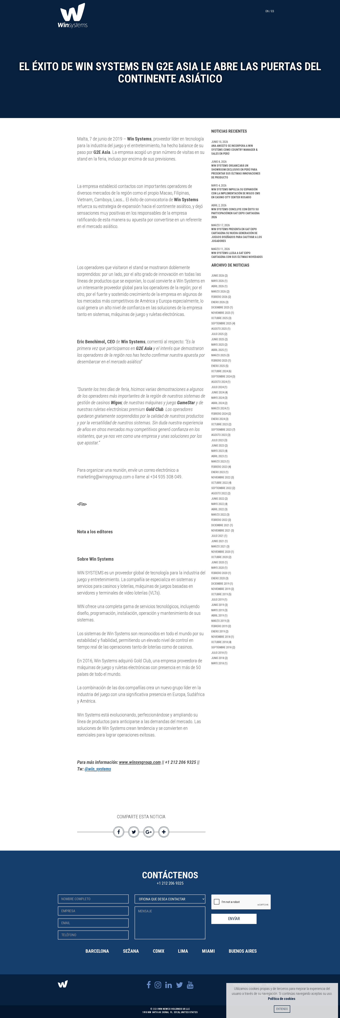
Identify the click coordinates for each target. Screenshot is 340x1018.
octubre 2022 (219, 482)
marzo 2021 (218, 546)
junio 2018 (217, 658)
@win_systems (98, 769)
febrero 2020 (219, 573)
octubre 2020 (219, 557)
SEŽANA (131, 951)
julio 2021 (217, 535)
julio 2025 (217, 334)
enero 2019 (218, 631)
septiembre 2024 (221, 376)
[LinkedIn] (168, 985)
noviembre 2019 (220, 589)
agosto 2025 (219, 328)
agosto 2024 (219, 381)
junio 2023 (217, 445)
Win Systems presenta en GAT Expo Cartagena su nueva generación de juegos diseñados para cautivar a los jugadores (236, 235)
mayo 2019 (217, 610)
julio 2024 (217, 387)
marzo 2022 (218, 514)
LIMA (183, 951)
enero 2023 (218, 472)
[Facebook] (148, 985)
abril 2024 (217, 403)
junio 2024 (217, 392)
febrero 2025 (219, 360)
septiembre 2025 (221, 323)
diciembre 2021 (220, 525)
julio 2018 (217, 652)
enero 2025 (218, 365)
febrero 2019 (219, 626)
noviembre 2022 (220, 477)
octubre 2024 (219, 371)
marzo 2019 (218, 620)
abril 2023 (217, 456)
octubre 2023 (219, 424)
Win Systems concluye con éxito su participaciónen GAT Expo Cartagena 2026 (235, 213)
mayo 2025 (217, 344)
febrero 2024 (219, 413)
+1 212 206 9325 (170, 883)
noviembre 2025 (220, 312)
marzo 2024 (218, 408)
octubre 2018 (219, 642)
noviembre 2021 (220, 530)
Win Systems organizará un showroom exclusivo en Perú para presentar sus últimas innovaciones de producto (235, 171)
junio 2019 (217, 604)
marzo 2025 (218, 355)
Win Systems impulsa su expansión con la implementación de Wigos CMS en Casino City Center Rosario (235, 193)
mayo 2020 (217, 567)
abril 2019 (217, 615)
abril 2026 (217, 286)
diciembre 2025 (220, 307)
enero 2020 (218, 578)
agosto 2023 (219, 435)
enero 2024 (218, 419)
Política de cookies (281, 999)
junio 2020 (217, 562)
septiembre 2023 (221, 429)
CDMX (158, 951)
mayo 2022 (217, 504)
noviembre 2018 (220, 636)
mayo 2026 (217, 280)
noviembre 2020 (220, 551)
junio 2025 (217, 339)
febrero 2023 (219, 466)
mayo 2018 (217, 663)
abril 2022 (217, 509)
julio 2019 (217, 599)
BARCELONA (97, 951)
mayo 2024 (217, 397)
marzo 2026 (218, 291)
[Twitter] (179, 985)
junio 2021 (217, 541)
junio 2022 (217, 498)
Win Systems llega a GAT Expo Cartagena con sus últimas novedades (237, 254)
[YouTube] (190, 985)
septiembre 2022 (221, 488)
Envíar (234, 918)
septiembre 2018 (221, 647)
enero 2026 (218, 302)
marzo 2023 (218, 461)
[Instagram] (158, 985)
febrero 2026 (219, 296)
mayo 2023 (217, 450)
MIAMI (208, 951)
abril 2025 (217, 350)
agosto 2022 (219, 493)
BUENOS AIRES (243, 951)
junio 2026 (217, 275)
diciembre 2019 (220, 583)
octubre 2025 (219, 318)
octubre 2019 (219, 594)
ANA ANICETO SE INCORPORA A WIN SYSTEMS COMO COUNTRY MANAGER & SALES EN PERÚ (234, 149)
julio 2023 (217, 440)
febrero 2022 (219, 519)
